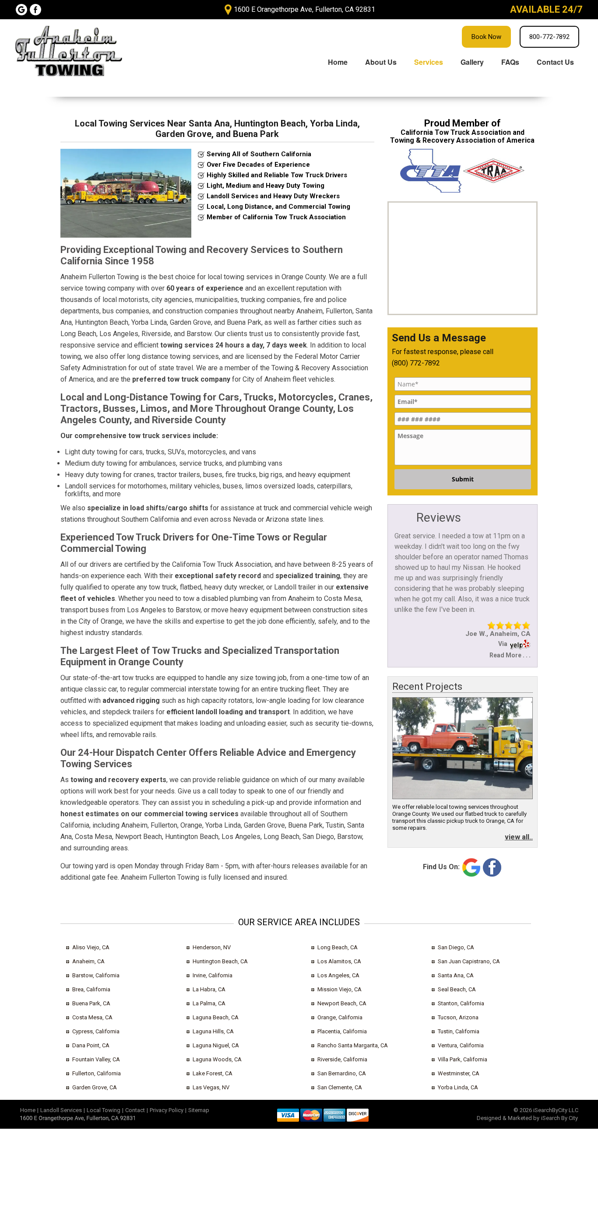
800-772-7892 (549, 37)
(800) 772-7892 (416, 363)
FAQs (510, 62)
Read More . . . (510, 655)
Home (338, 62)
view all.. (519, 837)
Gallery (472, 62)
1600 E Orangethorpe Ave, (304, 9)
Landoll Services (61, 1110)
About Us (381, 62)
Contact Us (555, 62)
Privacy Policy (166, 1110)
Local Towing (103, 1110)
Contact (135, 1110)
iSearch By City (559, 1118)
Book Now (486, 37)
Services (428, 62)
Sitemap (198, 1110)
